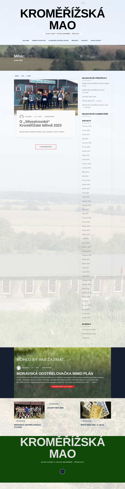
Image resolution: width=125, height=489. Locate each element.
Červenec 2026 (86, 126)
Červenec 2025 (86, 143)
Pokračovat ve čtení (62, 386)
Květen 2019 (86, 313)
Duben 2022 (86, 259)
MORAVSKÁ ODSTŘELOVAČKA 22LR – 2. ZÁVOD (95, 106)
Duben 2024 (86, 188)
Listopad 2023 (86, 205)
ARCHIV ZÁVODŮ (96, 40)
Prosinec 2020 (86, 284)
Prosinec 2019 (86, 305)
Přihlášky (75, 40)
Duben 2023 (86, 230)
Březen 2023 (86, 234)
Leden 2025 (85, 159)
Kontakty (84, 40)
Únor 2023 (85, 238)
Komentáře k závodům (89, 334)
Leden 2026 (85, 134)
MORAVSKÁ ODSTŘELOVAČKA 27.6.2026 (93, 91)
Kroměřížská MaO (62, 19)
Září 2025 (85, 139)
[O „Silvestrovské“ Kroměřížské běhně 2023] (46, 97)
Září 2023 (85, 213)
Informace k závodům (89, 329)
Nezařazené (49, 116)
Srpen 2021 (85, 276)
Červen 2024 (86, 180)
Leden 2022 (85, 272)
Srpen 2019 (85, 309)
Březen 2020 (86, 297)
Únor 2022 (85, 268)
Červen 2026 (86, 130)
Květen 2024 (86, 184)
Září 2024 (85, 176)
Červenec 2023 (86, 218)
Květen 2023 (86, 226)
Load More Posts (46, 146)
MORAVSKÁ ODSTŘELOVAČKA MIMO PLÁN (95, 85)
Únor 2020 (85, 301)
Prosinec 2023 (86, 201)
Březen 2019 (86, 318)
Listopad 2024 (86, 168)
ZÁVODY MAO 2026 (89, 97)
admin (29, 116)
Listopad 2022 (86, 251)
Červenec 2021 (86, 280)
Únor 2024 (85, 193)
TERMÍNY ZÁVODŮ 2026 (39, 40)
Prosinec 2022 (86, 247)
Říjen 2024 (85, 172)
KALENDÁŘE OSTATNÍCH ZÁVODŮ (59, 40)
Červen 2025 (86, 147)
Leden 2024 (85, 197)
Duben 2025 (86, 155)
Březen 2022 (86, 263)
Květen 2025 (86, 151)
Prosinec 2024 (86, 164)
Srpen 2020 (85, 288)
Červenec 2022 (86, 255)
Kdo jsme (26, 40)
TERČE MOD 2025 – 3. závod (91, 101)
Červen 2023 (86, 222)
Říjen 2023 (85, 209)
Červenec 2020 (86, 293)
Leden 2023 (85, 243)
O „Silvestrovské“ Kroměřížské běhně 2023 (40, 123)
